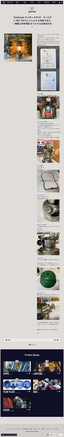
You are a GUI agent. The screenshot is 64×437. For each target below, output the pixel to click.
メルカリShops (55, 428)
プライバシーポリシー (18, 428)
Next (55, 340)
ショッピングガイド (9, 428)
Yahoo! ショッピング (36, 428)
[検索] (16, 435)
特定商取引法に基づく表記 (27, 428)
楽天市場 (43, 428)
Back (9, 340)
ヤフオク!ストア (48, 428)
